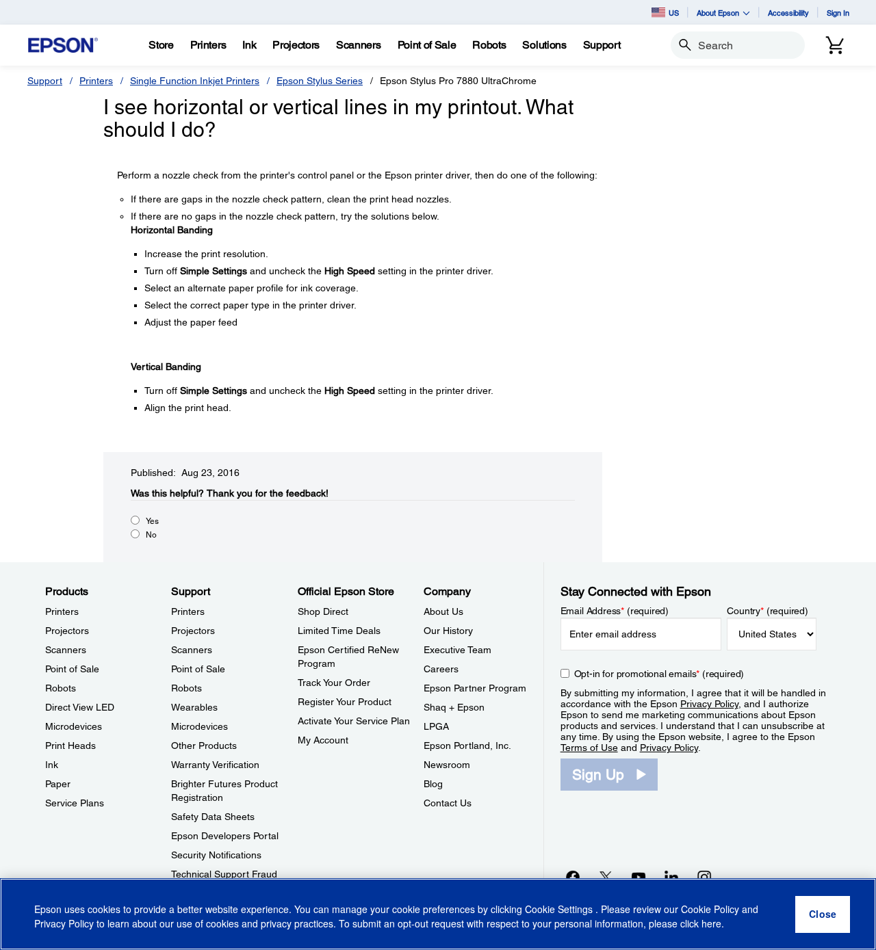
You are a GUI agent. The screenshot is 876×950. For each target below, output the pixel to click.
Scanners (65, 649)
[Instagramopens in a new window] (704, 877)
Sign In (838, 12)
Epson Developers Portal (225, 835)
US (674, 12)
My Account (323, 740)
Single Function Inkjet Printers (194, 80)
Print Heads (70, 745)
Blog (433, 783)
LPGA (436, 726)
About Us (443, 611)
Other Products (204, 745)
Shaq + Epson (454, 707)
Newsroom (447, 764)
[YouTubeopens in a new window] (638, 877)
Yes (152, 521)
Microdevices (73, 726)
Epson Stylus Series (319, 80)
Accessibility (788, 12)
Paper (57, 783)
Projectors (67, 630)
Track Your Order (334, 682)
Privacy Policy (709, 703)
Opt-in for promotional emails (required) (659, 673)
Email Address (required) (615, 610)
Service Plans (74, 802)
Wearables (194, 707)
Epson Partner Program (475, 688)
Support (44, 80)
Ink (51, 764)
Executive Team (457, 649)
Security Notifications (216, 854)
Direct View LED (79, 707)
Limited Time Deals (339, 630)
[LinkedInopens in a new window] (671, 877)
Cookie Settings (560, 909)
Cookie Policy (710, 909)
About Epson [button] (718, 12)
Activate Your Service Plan (354, 720)
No (151, 535)
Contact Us (448, 802)
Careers (441, 668)
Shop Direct (323, 611)
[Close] (822, 914)
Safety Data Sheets (213, 816)
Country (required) (767, 610)
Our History (448, 630)
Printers (96, 80)
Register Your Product (344, 701)
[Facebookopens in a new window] (573, 877)
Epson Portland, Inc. (467, 745)
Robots (60, 688)
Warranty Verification (215, 764)
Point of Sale (72, 668)
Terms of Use (589, 747)
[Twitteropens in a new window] (605, 877)
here (711, 923)
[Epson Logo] (63, 45)
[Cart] (835, 45)
